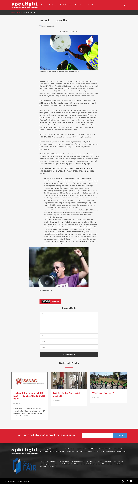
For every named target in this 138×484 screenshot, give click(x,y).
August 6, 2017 (17, 403)
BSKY (131, 481)
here (56, 464)
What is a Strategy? (103, 393)
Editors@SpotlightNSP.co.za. (93, 451)
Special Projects (65, 5)
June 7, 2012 (95, 398)
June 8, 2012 (56, 400)
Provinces (52, 5)
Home (13, 12)
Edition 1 (19, 12)
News (43, 5)
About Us (91, 5)
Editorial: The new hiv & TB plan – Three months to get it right (29, 396)
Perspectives (79, 5)
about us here (121, 451)
